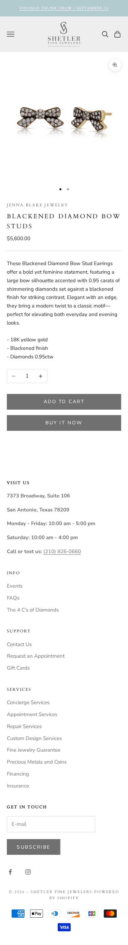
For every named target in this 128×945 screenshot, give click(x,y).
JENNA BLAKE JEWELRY (37, 205)
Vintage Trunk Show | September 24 (63, 8)
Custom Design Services (34, 738)
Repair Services (24, 726)
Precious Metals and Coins (37, 761)
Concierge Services (28, 702)
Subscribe (34, 847)
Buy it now (63, 423)
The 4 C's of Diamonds (33, 609)
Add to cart (64, 401)
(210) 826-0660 (62, 551)
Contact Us (19, 644)
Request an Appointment (36, 656)
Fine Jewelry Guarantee (33, 750)
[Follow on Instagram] (28, 871)
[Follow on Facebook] (10, 871)
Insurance (18, 785)
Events (15, 586)
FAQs (13, 597)
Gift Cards (18, 668)
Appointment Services (32, 714)
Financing (18, 773)
